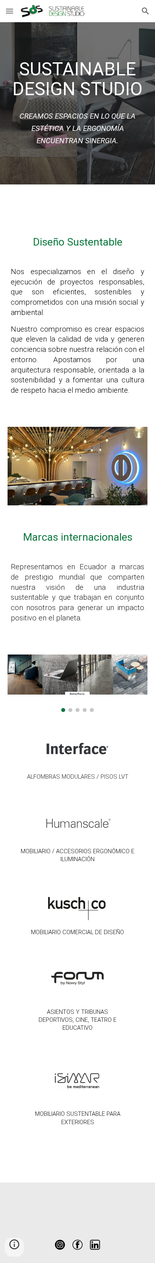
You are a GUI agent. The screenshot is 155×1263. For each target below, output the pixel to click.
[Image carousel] (77, 683)
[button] (9, 11)
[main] (77, 79)
